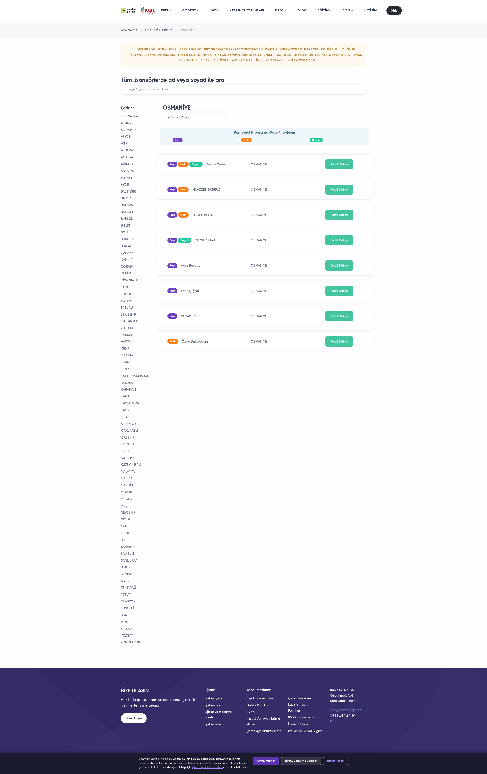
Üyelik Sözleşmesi (259, 698)
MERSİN (126, 492)
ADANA (126, 123)
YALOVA (127, 629)
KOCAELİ (127, 444)
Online (126, 526)
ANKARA (127, 164)
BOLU (125, 232)
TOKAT (126, 594)
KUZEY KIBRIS (131, 464)
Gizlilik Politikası (258, 705)
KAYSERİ (127, 410)
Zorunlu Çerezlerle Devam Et (301, 760)
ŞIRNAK (126, 574)
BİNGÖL (127, 218)
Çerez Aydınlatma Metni (264, 731)
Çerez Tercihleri (299, 698)
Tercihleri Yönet (335, 760)
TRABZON (128, 601)
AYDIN (125, 184)
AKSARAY (128, 150)
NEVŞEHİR (128, 512)
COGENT (189, 10)
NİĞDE (126, 519)
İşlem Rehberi (298, 724)
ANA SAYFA (129, 30)
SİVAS (125, 581)
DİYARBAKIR (130, 280)
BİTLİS (125, 225)
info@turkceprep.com (346, 710)
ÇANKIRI (127, 259)
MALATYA (128, 471)
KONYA (126, 451)
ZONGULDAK (130, 642)
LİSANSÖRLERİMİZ (158, 30)
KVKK (250, 712)
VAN (124, 622)
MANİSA (127, 478)
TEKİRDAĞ (128, 587)
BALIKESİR (128, 191)
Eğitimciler (212, 705)
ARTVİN (126, 178)
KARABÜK (128, 383)
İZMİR (125, 369)
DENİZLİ (126, 273)
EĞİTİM (323, 10)
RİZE (124, 540)
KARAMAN (128, 389)
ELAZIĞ (126, 301)
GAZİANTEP (129, 321)
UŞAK (125, 615)
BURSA (126, 246)
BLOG (302, 10)
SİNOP (126, 567)
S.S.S (346, 10)
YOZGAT (127, 635)
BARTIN (126, 198)
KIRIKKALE (128, 424)
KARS (125, 396)
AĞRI (124, 143)
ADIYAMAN (129, 130)
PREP (165, 10)
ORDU (125, 533)
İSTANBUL (128, 362)
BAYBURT (128, 212)
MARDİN (127, 485)
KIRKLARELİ (129, 430)
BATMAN (127, 205)
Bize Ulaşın (134, 718)
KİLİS (124, 417)
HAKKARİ (127, 335)
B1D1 (279, 10)
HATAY (125, 341)
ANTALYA (127, 171)
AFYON (126, 136)
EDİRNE (126, 294)
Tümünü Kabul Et (266, 760)
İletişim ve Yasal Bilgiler (305, 731)
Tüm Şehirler (130, 116)
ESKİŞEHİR (128, 314)
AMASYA (127, 157)
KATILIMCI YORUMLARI (246, 10)
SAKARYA (128, 547)
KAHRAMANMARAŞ (135, 376)
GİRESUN (127, 328)
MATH (214, 10)
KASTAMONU (130, 403)
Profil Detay (339, 164)
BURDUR (127, 239)
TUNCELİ (127, 608)
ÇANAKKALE (130, 253)
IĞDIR (125, 348)
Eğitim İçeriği (214, 698)
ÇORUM (127, 266)
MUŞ (124, 506)
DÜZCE (126, 287)
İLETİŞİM (370, 10)
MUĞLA (126, 499)
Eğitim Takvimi (215, 724)
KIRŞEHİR (127, 437)
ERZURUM (128, 307)
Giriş (394, 10)
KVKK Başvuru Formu (304, 717)
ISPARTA (127, 355)
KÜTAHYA (128, 458)
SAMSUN (127, 553)
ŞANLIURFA (129, 560)
